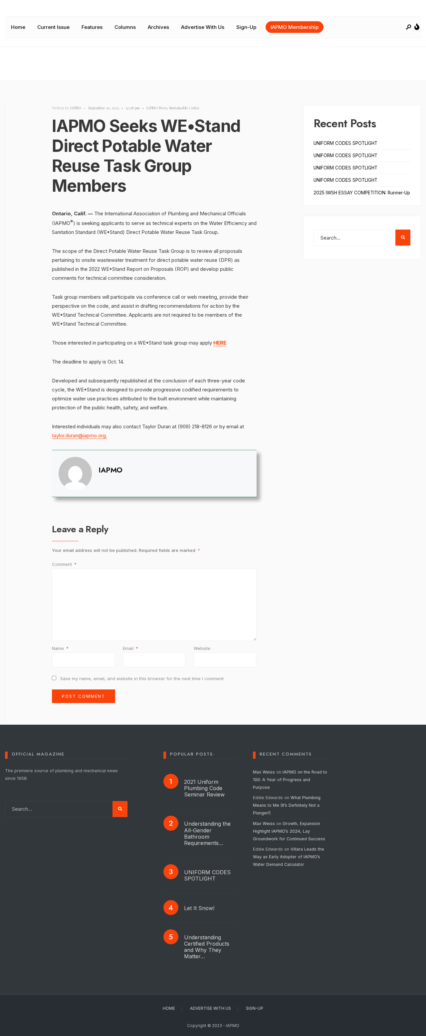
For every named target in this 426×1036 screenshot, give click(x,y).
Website (202, 648)
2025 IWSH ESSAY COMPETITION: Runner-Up (362, 192)
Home (18, 27)
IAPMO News (156, 107)
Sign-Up (246, 27)
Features (92, 27)
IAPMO (76, 107)
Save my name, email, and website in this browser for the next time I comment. (142, 678)
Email (130, 648)
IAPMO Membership (295, 27)
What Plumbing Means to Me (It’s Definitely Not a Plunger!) (286, 805)
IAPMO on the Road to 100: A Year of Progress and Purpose (290, 780)
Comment (64, 564)
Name (60, 648)
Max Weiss (264, 772)
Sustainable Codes (184, 107)
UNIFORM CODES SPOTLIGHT (345, 143)
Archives (158, 27)
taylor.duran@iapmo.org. (79, 435)
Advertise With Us (202, 27)
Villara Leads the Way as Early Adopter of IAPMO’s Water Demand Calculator (288, 857)
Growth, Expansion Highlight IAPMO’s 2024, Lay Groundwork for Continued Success (289, 831)
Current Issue (53, 27)
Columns (125, 27)
